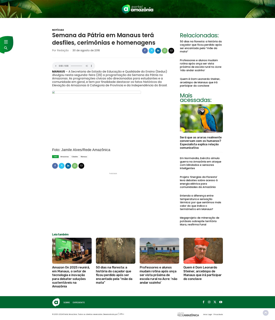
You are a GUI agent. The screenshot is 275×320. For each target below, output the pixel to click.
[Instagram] (209, 302)
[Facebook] (145, 51)
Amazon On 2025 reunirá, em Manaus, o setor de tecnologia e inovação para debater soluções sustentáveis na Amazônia (71, 276)
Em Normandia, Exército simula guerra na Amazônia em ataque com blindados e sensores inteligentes (200, 163)
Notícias (58, 30)
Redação (63, 50)
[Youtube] (221, 302)
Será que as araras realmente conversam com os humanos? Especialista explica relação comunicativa (201, 142)
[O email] (171, 51)
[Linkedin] (158, 51)
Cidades (75, 156)
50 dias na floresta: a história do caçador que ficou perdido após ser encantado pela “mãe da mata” (201, 46)
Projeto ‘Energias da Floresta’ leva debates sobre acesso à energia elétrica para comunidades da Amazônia (199, 182)
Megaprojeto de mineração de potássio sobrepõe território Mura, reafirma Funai (199, 221)
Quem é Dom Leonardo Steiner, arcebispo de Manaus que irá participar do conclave (200, 82)
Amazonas (64, 156)
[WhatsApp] (165, 51)
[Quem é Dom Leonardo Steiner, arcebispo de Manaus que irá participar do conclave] (203, 251)
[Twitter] (151, 51)
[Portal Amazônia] (137, 9)
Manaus (84, 156)
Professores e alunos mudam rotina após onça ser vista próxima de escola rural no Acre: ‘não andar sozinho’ (201, 65)
